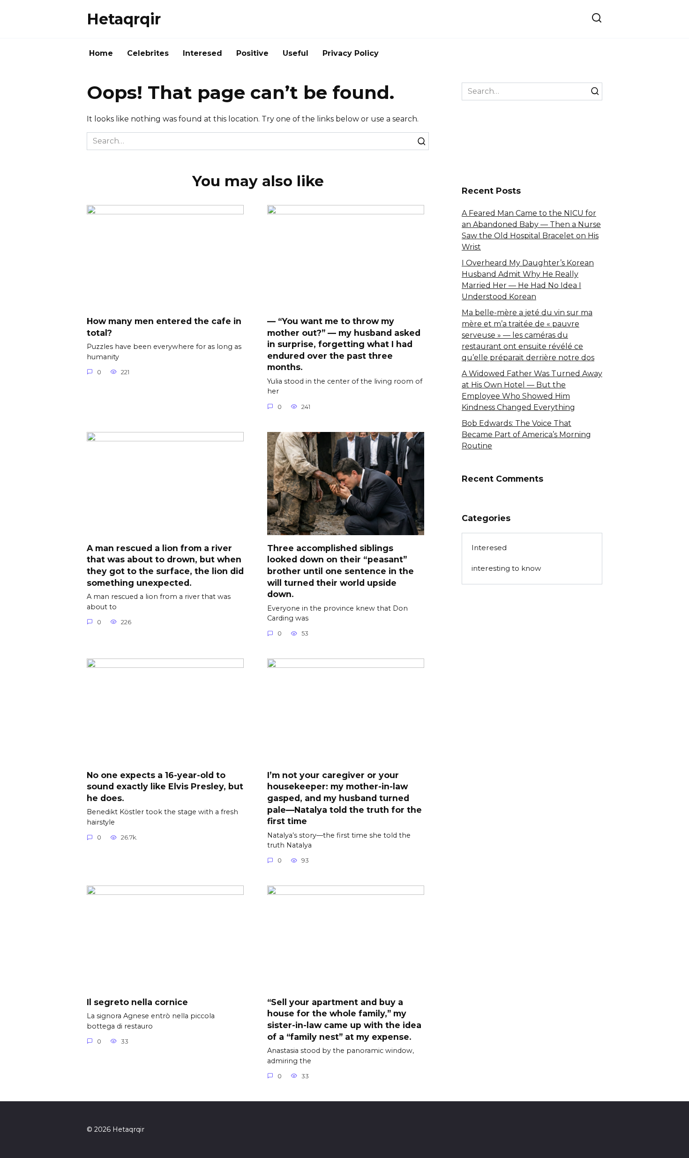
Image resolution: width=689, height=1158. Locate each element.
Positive (252, 53)
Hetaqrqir (124, 19)
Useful (295, 53)
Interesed (202, 53)
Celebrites (148, 53)
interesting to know (506, 568)
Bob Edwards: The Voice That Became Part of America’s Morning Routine (526, 434)
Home (101, 53)
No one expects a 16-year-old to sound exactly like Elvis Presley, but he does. (165, 786)
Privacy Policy (350, 53)
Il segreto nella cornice (137, 1002)
